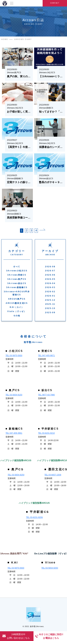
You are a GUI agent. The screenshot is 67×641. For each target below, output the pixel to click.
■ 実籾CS (45, 351)
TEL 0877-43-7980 (46, 395)
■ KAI (12, 562)
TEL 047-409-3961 (14, 433)
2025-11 (50, 304)
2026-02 (50, 291)
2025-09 (50, 312)
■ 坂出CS (45, 390)
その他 (16, 315)
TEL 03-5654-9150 (14, 395)
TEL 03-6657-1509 (52, 475)
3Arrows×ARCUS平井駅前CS (17, 293)
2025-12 (50, 300)
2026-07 (50, 271)
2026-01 (50, 296)
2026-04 (50, 283)
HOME (4, 39)
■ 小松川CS (14, 351)
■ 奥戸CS (13, 390)
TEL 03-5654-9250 (16, 475)
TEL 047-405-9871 (46, 355)
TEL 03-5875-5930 (14, 355)
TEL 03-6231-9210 (46, 433)
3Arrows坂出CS (16, 283)
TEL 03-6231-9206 (34, 517)
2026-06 (50, 275)
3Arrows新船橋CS (16, 287)
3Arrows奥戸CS (16, 279)
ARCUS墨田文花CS (17, 303)
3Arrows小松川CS (16, 271)
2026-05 (50, 279)
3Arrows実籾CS (16, 275)
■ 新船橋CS (14, 428)
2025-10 (50, 308)
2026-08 (50, 266)
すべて (16, 266)
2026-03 (50, 287)
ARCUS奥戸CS (17, 299)
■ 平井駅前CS (48, 428)
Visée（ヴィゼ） (16, 311)
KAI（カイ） (17, 307)
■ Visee (48, 562)
